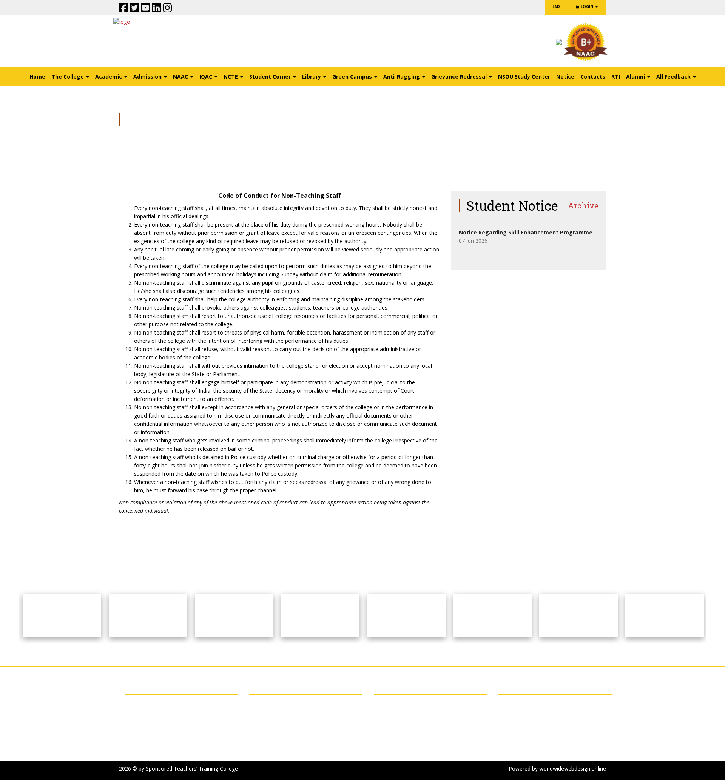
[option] (62, 615)
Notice (565, 76)
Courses (259, 732)
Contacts (592, 76)
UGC (136, 742)
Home (37, 76)
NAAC (138, 713)
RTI (615, 76)
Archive (583, 205)
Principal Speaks (268, 722)
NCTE (137, 722)
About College (266, 704)
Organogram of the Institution (287, 713)
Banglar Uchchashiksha (159, 751)
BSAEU (139, 704)
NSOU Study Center (524, 76)
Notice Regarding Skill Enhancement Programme (525, 232)
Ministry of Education (157, 732)
